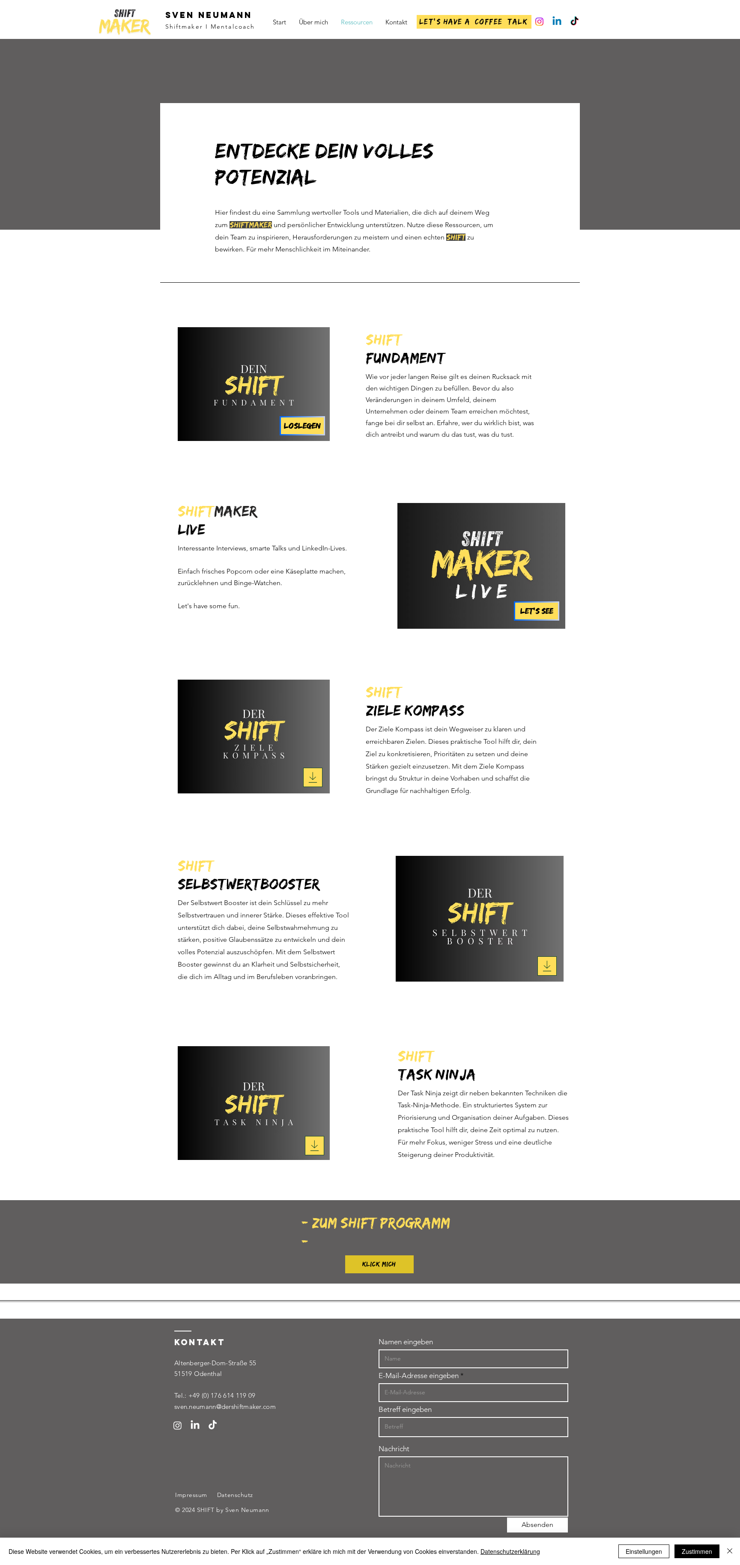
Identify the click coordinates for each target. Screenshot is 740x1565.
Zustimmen (697, 1551)
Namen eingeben (406, 1342)
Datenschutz (235, 1495)
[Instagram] (539, 21)
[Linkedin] (557, 21)
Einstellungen (644, 1551)
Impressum (191, 1495)
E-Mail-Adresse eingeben (419, 1375)
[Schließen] (730, 1551)
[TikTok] (574, 21)
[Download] (312, 777)
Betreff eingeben (405, 1409)
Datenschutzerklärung (510, 1551)
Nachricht (394, 1449)
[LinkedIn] (195, 1425)
